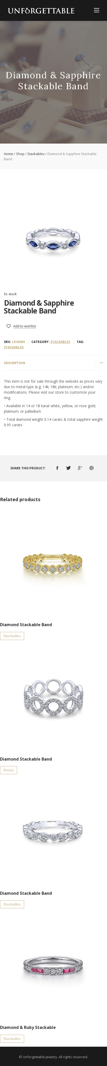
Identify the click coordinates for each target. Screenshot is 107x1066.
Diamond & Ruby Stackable (28, 1027)
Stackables (36, 153)
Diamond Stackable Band (26, 624)
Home (8, 153)
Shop (20, 153)
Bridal (8, 770)
